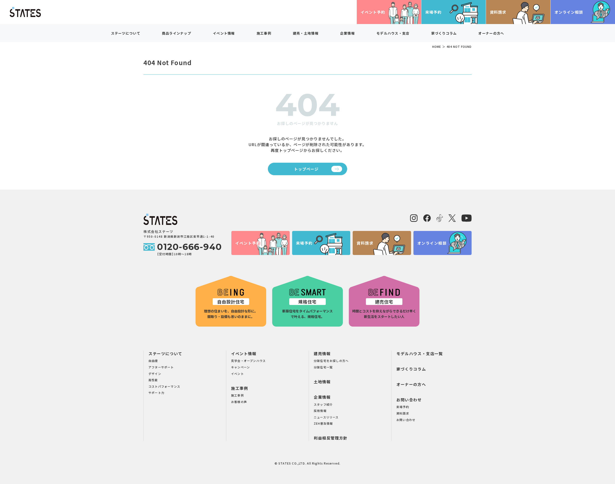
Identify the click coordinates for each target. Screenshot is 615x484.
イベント (237, 374)
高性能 (153, 380)
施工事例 (239, 388)
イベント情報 (244, 353)
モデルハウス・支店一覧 (419, 353)
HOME (436, 46)
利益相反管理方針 (331, 438)
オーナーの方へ (491, 33)
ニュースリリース (326, 417)
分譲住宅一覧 (323, 367)
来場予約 (433, 12)
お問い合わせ (409, 400)
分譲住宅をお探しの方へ (331, 361)
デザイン (154, 374)
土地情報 (322, 382)
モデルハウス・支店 (393, 33)
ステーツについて (165, 353)
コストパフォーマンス (164, 386)
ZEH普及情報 (323, 423)
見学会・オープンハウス (248, 361)
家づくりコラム (444, 33)
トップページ (306, 169)
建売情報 (322, 353)
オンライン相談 (568, 12)
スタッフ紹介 (323, 404)
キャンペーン (240, 367)
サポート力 (156, 393)
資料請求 (498, 12)
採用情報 (320, 411)
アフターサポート (161, 367)
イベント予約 (373, 12)
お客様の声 (239, 402)
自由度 (153, 361)
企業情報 (322, 397)
